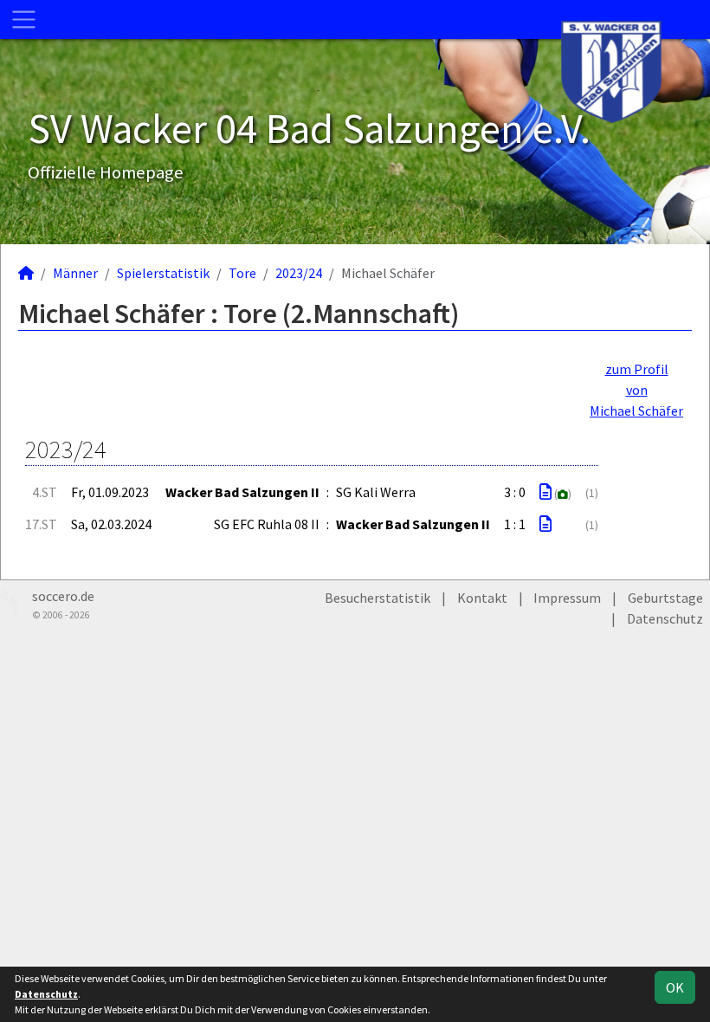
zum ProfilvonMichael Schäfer (636, 389)
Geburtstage (665, 597)
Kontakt (482, 597)
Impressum (567, 597)
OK (675, 987)
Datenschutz (665, 618)
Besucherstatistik (377, 597)
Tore (242, 272)
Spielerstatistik (163, 272)
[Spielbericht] (545, 492)
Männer (75, 272)
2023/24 (298, 272)
